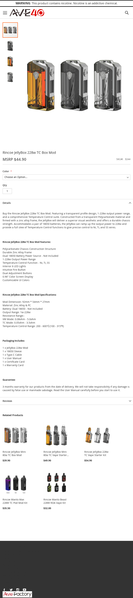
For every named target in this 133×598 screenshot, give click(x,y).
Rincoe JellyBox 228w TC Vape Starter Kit (96, 453)
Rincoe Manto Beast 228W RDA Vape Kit (54, 501)
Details (7, 202)
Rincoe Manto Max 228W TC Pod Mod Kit (15, 501)
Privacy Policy (10, 582)
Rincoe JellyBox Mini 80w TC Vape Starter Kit (55, 455)
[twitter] (11, 589)
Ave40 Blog (33, 551)
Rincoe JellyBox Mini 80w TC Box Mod (14, 453)
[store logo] (27, 12)
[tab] (66, 203)
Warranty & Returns (14, 575)
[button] (10, 45)
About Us (8, 551)
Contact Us (20, 551)
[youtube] (24, 589)
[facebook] (4, 589)
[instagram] (18, 589)
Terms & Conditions (14, 578)
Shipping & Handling (15, 572)
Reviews (7, 401)
